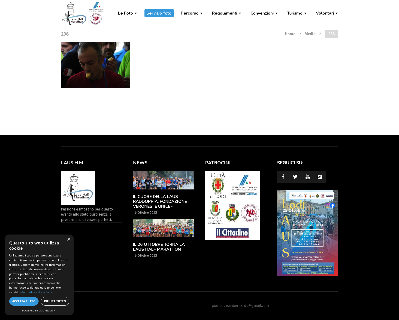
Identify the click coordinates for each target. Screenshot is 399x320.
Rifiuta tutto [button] (55, 301)
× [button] (68, 239)
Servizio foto (159, 13)
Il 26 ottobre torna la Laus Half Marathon (159, 247)
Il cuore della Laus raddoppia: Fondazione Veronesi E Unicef (160, 201)
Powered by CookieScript (39, 310)
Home (290, 34)
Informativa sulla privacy (36, 292)
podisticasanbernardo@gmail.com (240, 305)
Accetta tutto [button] (24, 301)
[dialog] (39, 275)
